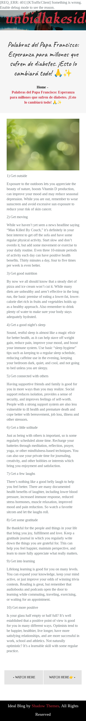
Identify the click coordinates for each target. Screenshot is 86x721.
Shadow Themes (45, 706)
